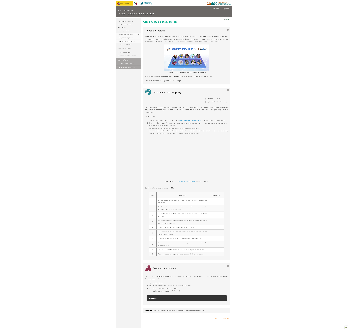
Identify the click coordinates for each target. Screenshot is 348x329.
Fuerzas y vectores (124, 31)
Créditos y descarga (126, 64)
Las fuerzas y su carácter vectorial (129, 34)
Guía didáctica (123, 60)
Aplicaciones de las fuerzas (127, 56)
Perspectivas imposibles (126, 38)
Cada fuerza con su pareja (127, 41)
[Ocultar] (228, 30)
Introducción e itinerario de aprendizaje (126, 26)
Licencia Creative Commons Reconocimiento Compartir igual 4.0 (186, 311)
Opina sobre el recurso (127, 67)
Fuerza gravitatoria (124, 52)
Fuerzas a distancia (124, 48)
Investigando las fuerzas (136, 13)
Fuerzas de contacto (124, 45)
